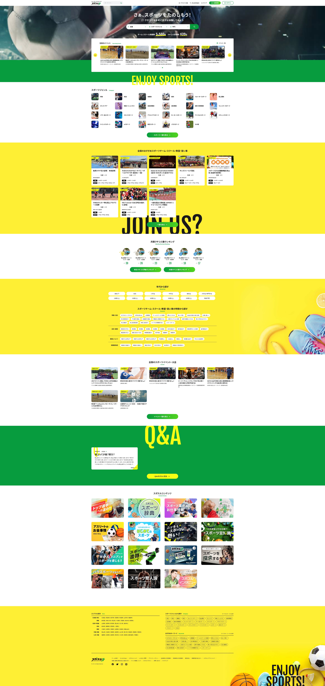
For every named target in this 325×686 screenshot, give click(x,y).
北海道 (103, 617)
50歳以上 (171, 298)
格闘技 (178, 618)
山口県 (121, 632)
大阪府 (103, 629)
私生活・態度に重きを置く (193, 315)
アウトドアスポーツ (221, 621)
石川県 (121, 623)
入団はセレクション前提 (173, 319)
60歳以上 (189, 298)
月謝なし (178, 339)
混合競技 (168, 621)
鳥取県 (112, 632)
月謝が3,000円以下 (125, 339)
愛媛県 (135, 632)
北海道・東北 (96, 617)
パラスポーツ (169, 628)
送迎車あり (166, 345)
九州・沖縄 (96, 634)
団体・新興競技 (177, 621)
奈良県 (121, 629)
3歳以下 (116, 294)
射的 (184, 618)
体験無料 (165, 332)
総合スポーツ (222, 625)
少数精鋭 (147, 315)
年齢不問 (207, 298)
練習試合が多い (125, 329)
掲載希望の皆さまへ (196, 658)
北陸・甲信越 (96, 623)
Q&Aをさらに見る (161, 476)
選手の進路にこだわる (187, 319)
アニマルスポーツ (182, 625)
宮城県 (117, 617)
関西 (98, 629)
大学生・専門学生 (207, 294)
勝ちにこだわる (171, 315)
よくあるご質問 (142, 658)
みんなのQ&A (195, 3)
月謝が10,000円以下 (151, 339)
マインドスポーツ (204, 625)
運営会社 (187, 658)
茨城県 (122, 620)
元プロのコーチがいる (126, 315)
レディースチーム (170, 322)
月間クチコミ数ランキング (178, 269)
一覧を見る (161, 224)
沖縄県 (136, 634)
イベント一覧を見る (161, 416)
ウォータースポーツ (192, 618)
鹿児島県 (130, 634)
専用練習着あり (148, 332)
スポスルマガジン (147, 660)
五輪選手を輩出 (146, 319)
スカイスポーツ (210, 621)
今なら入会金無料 (199, 339)
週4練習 (141, 329)
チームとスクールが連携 (158, 315)
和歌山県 (126, 629)
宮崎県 (126, 634)
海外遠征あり (181, 329)
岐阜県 (103, 626)
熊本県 (117, 634)
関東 (98, 620)
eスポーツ (213, 625)
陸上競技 (201, 618)
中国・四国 (96, 632)
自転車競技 (229, 618)
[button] (162, 67)
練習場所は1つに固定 (192, 329)
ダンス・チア (209, 618)
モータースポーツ (170, 625)
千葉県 (118, 620)
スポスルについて (133, 658)
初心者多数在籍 (134, 322)
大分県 (121, 634)
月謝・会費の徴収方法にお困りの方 (120, 660)
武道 (172, 618)
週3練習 (148, 329)
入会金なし (170, 339)
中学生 (171, 294)
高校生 (189, 294)
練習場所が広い (125, 332)
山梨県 (103, 623)
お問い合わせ (157, 660)
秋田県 (121, 617)
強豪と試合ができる (136, 332)
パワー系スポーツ (200, 621)
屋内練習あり (204, 329)
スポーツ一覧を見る (161, 135)
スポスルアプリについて (209, 658)
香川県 (126, 632)
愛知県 (112, 626)
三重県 (117, 626)
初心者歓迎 (124, 322)
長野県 (108, 623)
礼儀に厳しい (206, 315)
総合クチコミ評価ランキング (144, 269)
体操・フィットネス (219, 618)
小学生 (153, 294)
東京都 (103, 620)
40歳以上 (153, 298)
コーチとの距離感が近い (157, 322)
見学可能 (157, 332)
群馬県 (131, 620)
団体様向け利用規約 (178, 658)
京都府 (112, 629)
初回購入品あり (187, 339)
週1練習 (162, 329)
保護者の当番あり (125, 345)
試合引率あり (157, 345)
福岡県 (103, 634)
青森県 (108, 617)
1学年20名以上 (138, 315)
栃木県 (127, 620)
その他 (177, 628)
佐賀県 (108, 634)
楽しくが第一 (181, 315)
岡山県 (103, 632)
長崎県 (112, 634)
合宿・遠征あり (171, 329)
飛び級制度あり (125, 319)
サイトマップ (165, 660)
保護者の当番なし (137, 345)
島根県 (117, 632)
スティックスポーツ (193, 625)
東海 (98, 626)
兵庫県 (108, 629)
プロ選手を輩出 (135, 319)
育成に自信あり (144, 322)
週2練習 (155, 329)
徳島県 (130, 632)
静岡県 (108, 626)
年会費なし (162, 339)
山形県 (126, 617)
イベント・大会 (184, 3)
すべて (228, 613)
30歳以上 (135, 298)
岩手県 (112, 617)
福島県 (130, 617)
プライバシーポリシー (154, 658)
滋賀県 (117, 629)
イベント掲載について (136, 660)
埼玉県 (113, 620)
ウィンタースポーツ (188, 621)
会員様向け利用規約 (166, 658)
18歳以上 (117, 298)
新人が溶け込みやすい (201, 319)
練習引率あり (148, 345)
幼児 (134, 294)
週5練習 (134, 329)
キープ (205, 3)
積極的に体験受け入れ (158, 319)
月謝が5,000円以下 (138, 339)
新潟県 (112, 623)
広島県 (108, 632)
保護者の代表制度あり (178, 345)
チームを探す (115, 658)
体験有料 (173, 332)
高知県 (139, 632)
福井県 (126, 623)
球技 (167, 618)
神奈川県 (108, 620)
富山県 (117, 623)
